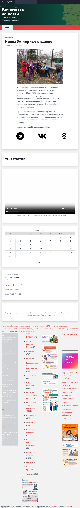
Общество (30, 422)
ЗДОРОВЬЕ (31, 375)
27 (41, 252)
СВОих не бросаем (30, 468)
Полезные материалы (30, 431)
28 (50, 252)
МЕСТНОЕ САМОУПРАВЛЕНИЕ (32, 395)
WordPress (53, 506)
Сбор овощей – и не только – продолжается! (69, 395)
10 (10, 245)
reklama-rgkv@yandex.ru (7, 426)
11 (20, 245)
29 (60, 252)
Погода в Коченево (12, 277)
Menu (7, 27)
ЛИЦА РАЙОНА (30, 384)
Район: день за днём (31, 453)
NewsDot (68, 506)
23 (71, 249)
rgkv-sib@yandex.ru (6, 409)
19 (30, 249)
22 (60, 249)
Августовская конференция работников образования (67, 413)
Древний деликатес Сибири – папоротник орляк (70, 385)
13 (41, 245)
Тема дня (30, 474)
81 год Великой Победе (29, 344)
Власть (29, 358)
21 (50, 249)
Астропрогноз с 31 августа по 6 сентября (69, 375)
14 (50, 245)
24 (10, 252)
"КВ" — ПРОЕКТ (29, 335)
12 (30, 245)
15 (60, 245)
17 (10, 249)
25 (20, 252)
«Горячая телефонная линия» (70, 404)
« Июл (39, 262)
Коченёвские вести (13, 11)
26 (30, 252)
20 (41, 249)
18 (20, 249)
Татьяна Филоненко (47, 315)
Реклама (29, 462)
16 (70, 245)
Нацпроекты (31, 415)
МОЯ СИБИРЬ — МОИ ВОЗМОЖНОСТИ (32, 406)
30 (71, 252)
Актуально (9, 37)
